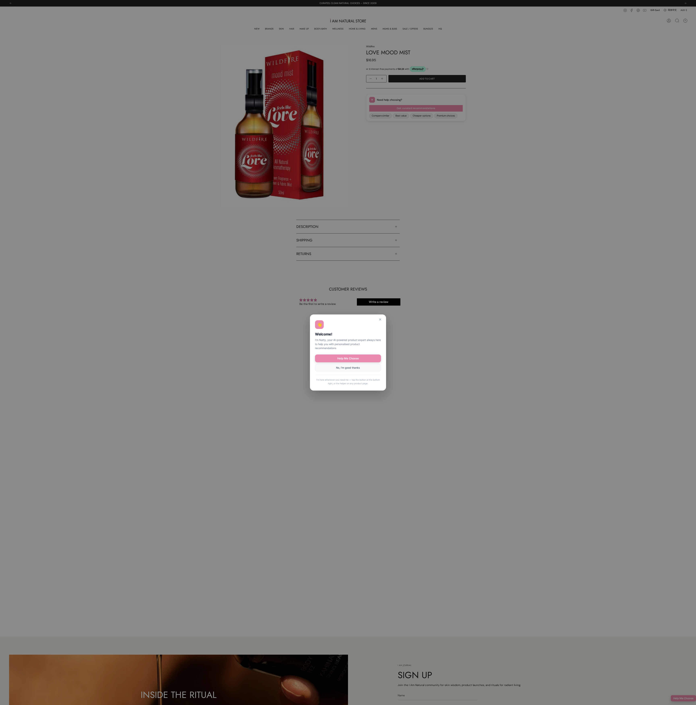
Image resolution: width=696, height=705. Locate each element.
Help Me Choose (348, 358)
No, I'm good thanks (348, 367)
